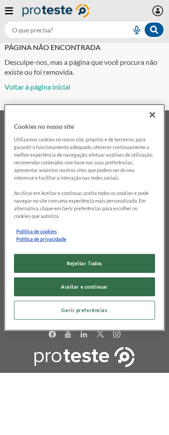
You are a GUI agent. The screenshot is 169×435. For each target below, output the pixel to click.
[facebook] (52, 334)
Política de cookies (36, 231)
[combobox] (84, 30)
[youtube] (68, 334)
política (88, 415)
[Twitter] (100, 334)
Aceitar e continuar (84, 287)
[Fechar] (152, 115)
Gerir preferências (84, 310)
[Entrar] (158, 11)
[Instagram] (117, 334)
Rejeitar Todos (84, 263)
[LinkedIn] (84, 334)
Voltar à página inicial (37, 86)
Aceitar (84, 430)
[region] (84, 217)
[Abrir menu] (14, 11)
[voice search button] (133, 30)
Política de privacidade (41, 239)
